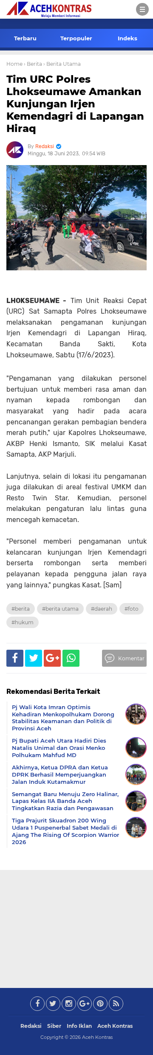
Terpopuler (76, 38)
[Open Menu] (142, 9)
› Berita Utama (62, 64)
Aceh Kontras (115, 1026)
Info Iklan (79, 1026)
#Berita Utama (60, 609)
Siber (54, 1026)
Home (14, 64)
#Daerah (101, 609)
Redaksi (31, 1026)
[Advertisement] (76, 927)
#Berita (20, 609)
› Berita (33, 64)
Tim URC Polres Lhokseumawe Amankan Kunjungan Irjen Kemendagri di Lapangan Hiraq (75, 103)
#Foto (132, 609)
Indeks (127, 38)
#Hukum (22, 622)
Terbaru (25, 38)
